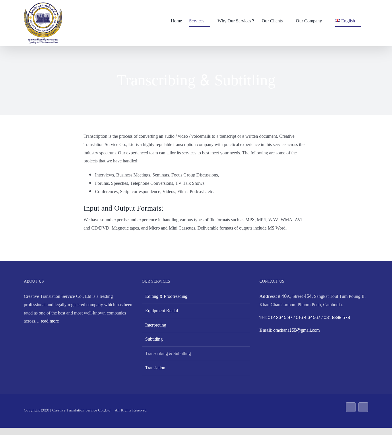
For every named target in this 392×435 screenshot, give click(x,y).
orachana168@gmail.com (296, 330)
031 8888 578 (337, 317)
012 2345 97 (280, 317)
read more (50, 321)
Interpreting (155, 325)
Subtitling (154, 339)
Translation (155, 368)
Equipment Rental (161, 311)
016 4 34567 (308, 317)
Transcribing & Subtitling (168, 353)
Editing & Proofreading (166, 296)
